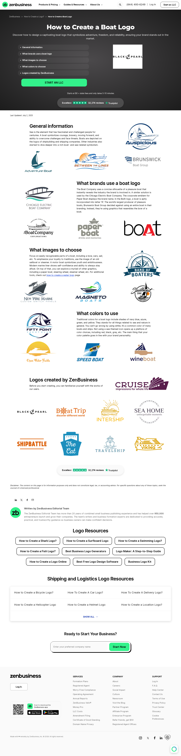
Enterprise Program (122, 716)
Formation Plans (80, 681)
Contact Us (157, 694)
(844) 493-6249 (135, 4)
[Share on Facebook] (28, 501)
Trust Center (158, 707)
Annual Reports (80, 699)
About (115, 681)
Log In (19, 686)
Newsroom (118, 699)
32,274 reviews (96, 102)
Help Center (158, 690)
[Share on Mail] (33, 501)
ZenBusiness (14, 17)
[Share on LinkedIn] (16, 501)
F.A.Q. (155, 686)
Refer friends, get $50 (123, 720)
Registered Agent (81, 686)
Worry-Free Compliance (84, 690)
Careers (116, 686)
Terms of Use (158, 699)
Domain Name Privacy (83, 724)
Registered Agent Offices (124, 724)
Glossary (156, 711)
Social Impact (119, 690)
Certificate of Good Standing (86, 720)
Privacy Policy (158, 703)
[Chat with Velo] (174, 749)
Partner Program (120, 707)
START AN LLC (54, 82)
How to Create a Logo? (34, 17)
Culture (116, 694)
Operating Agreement (83, 694)
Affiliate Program (120, 711)
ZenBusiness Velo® (82, 703)
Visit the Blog (119, 703)
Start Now (119, 646)
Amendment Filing (81, 716)
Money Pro (78, 707)
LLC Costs (78, 711)
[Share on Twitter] (22, 501)
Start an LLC (169, 4)
